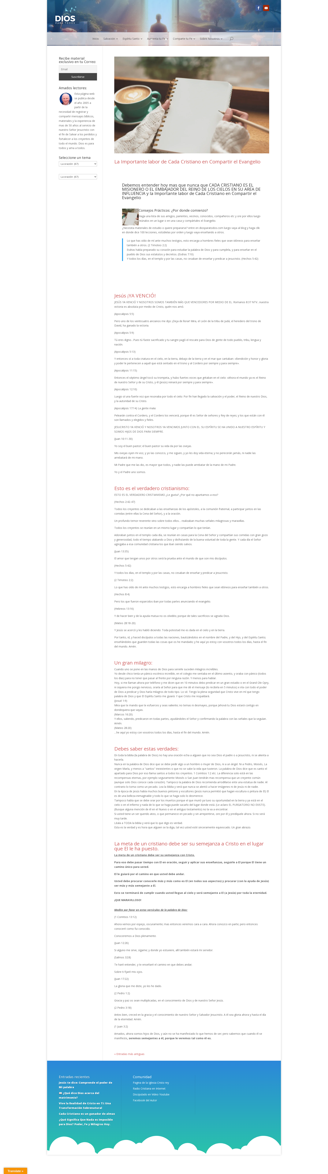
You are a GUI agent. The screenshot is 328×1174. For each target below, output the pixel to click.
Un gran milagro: (133, 662)
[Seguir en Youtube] (266, 8)
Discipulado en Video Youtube (151, 1094)
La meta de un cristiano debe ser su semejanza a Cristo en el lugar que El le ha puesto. (189, 846)
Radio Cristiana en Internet (149, 1088)
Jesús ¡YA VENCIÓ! (135, 295)
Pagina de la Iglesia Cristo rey (151, 1082)
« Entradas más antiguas (129, 1054)
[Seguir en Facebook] (258, 8)
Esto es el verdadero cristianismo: (151, 488)
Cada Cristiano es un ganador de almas (87, 1114)
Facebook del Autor (145, 1100)
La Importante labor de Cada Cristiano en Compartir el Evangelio (187, 161)
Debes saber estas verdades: (146, 748)
